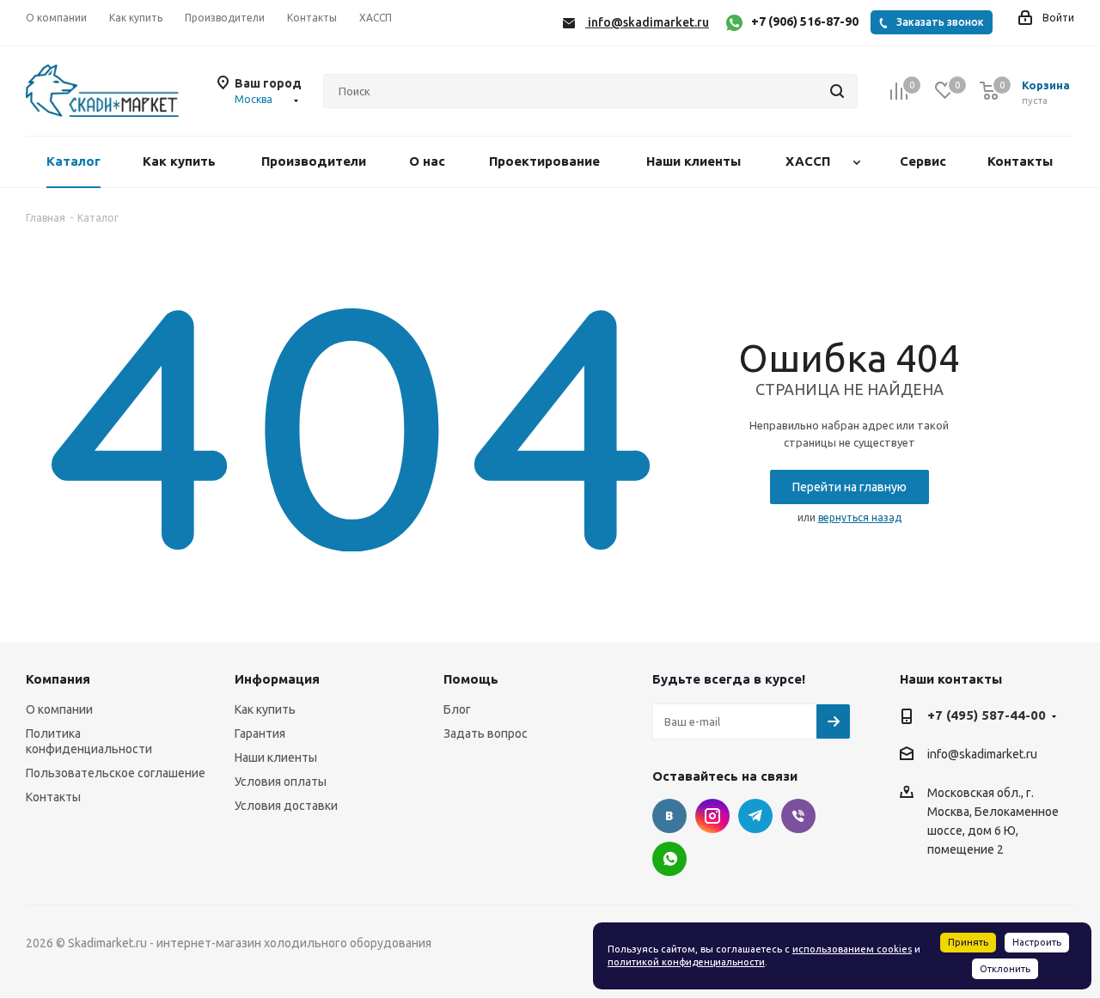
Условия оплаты (281, 781)
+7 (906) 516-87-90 (805, 21)
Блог (457, 709)
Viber (798, 816)
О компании (59, 709)
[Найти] (837, 91)
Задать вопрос (485, 733)
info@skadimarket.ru (982, 755)
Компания (58, 679)
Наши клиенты (276, 757)
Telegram (755, 816)
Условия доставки (286, 805)
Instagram (712, 816)
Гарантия (260, 733)
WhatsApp (669, 859)
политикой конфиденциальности (686, 962)
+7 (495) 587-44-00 (986, 715)
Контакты (53, 797)
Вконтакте (669, 816)
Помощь (470, 679)
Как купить (265, 709)
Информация (277, 679)
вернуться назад (859, 517)
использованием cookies (852, 949)
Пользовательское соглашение (115, 773)
